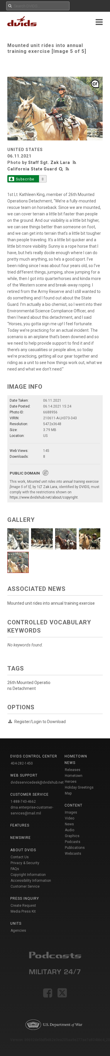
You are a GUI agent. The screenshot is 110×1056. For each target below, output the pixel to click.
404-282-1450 (22, 763)
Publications (75, 848)
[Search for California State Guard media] (61, 169)
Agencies (18, 930)
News (69, 824)
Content (73, 805)
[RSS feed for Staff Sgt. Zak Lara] (75, 162)
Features (19, 825)
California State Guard (32, 169)
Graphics (72, 836)
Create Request (23, 906)
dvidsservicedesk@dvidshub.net (37, 782)
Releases (72, 770)
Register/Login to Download (40, 721)
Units (15, 923)
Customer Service (25, 886)
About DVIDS (23, 850)
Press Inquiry (24, 898)
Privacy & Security (25, 863)
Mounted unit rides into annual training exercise (51, 603)
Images (71, 812)
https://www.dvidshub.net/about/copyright (44, 497)
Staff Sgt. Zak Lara (49, 162)
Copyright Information (28, 875)
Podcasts (72, 842)
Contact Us (20, 857)
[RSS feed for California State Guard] (67, 169)
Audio (69, 830)
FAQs (15, 869)
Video (69, 818)
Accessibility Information (31, 881)
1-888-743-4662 (23, 801)
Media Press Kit (23, 911)
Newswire (20, 838)
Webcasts (73, 853)
